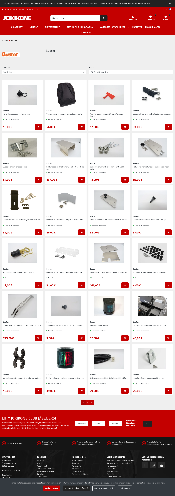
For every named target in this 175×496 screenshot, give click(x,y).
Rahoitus (75, 463)
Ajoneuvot (41, 460)
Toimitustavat (112, 466)
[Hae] (104, 18)
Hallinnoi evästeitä (103, 488)
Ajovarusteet (42, 466)
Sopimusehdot (112, 471)
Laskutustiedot (78, 471)
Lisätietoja (125, 488)
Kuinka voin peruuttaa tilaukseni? (119, 463)
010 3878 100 (33, 9)
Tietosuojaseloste (114, 476)
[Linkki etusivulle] (17, 18)
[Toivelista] (38, 83)
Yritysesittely (77, 466)
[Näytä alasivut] (26, 27)
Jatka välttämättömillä (76, 488)
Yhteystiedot (77, 468)
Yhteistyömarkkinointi (80, 474)
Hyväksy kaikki (51, 488)
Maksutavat (111, 468)
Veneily (39, 463)
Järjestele (6, 67)
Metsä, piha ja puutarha (46, 468)
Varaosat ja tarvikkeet (45, 471)
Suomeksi (131, 425)
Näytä (91, 67)
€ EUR (166, 9)
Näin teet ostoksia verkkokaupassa (120, 460)
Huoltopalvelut (77, 460)
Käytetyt (40, 474)
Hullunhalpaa (42, 476)
